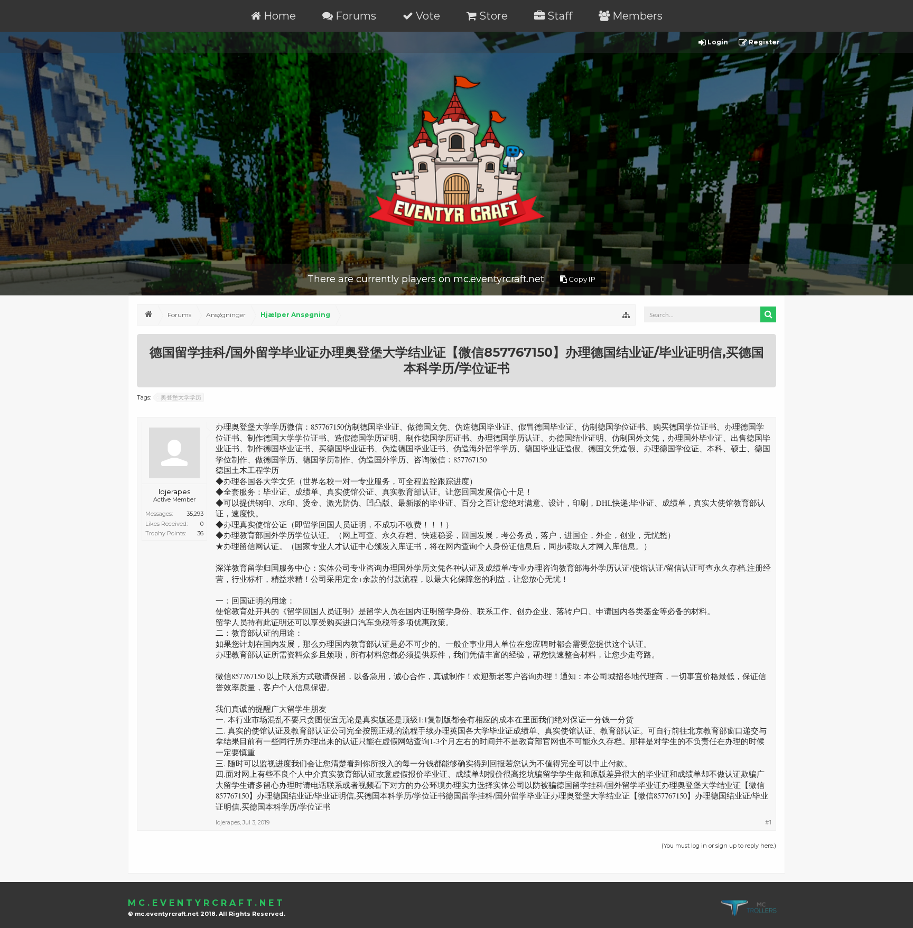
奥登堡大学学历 (181, 397)
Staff (558, 16)
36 (200, 533)
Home (278, 16)
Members (636, 16)
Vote (426, 16)
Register (763, 42)
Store (492, 16)
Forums (354, 16)
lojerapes (174, 491)
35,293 (195, 513)
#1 (768, 822)
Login (717, 42)
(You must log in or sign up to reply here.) (719, 845)
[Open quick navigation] (626, 315)
